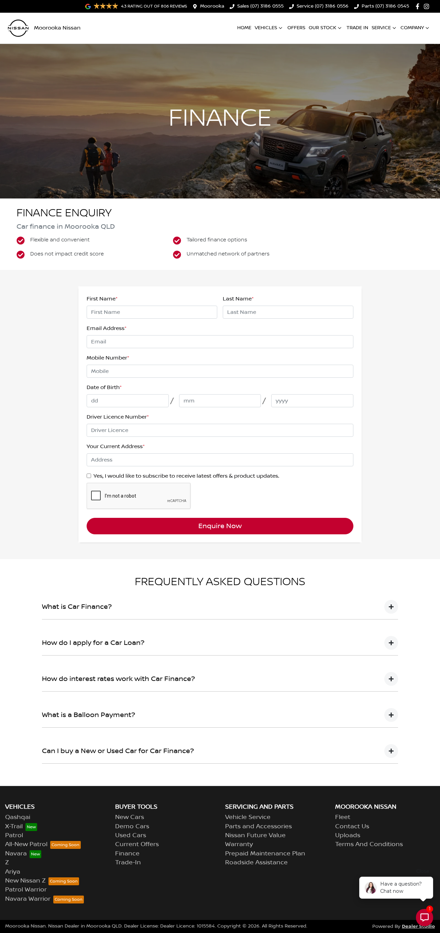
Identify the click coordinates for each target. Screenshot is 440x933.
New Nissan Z (25, 881)
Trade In (357, 28)
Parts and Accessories (258, 826)
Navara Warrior (28, 899)
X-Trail (14, 826)
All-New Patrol (26, 844)
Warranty (239, 844)
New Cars (129, 817)
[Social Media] (419, 6)
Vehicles (266, 28)
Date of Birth (104, 387)
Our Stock (322, 28)
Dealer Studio (418, 926)
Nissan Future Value (255, 835)
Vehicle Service (248, 817)
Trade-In (128, 862)
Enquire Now (220, 526)
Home (244, 28)
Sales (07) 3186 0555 (260, 6)
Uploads (347, 835)
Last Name (238, 299)
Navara (16, 853)
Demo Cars (132, 826)
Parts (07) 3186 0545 (385, 6)
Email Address (106, 328)
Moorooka (212, 6)
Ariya (12, 872)
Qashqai (17, 817)
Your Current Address (116, 446)
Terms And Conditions (369, 844)
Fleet (342, 817)
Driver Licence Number (118, 417)
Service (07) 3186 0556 (323, 6)
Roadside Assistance (256, 862)
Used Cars (130, 835)
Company (412, 28)
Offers (296, 28)
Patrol (14, 835)
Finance (127, 853)
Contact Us (352, 826)
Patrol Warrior (26, 890)
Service (381, 28)
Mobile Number (108, 358)
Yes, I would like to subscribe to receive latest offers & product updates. (186, 476)
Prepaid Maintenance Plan (265, 853)
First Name (102, 299)
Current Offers (137, 844)
